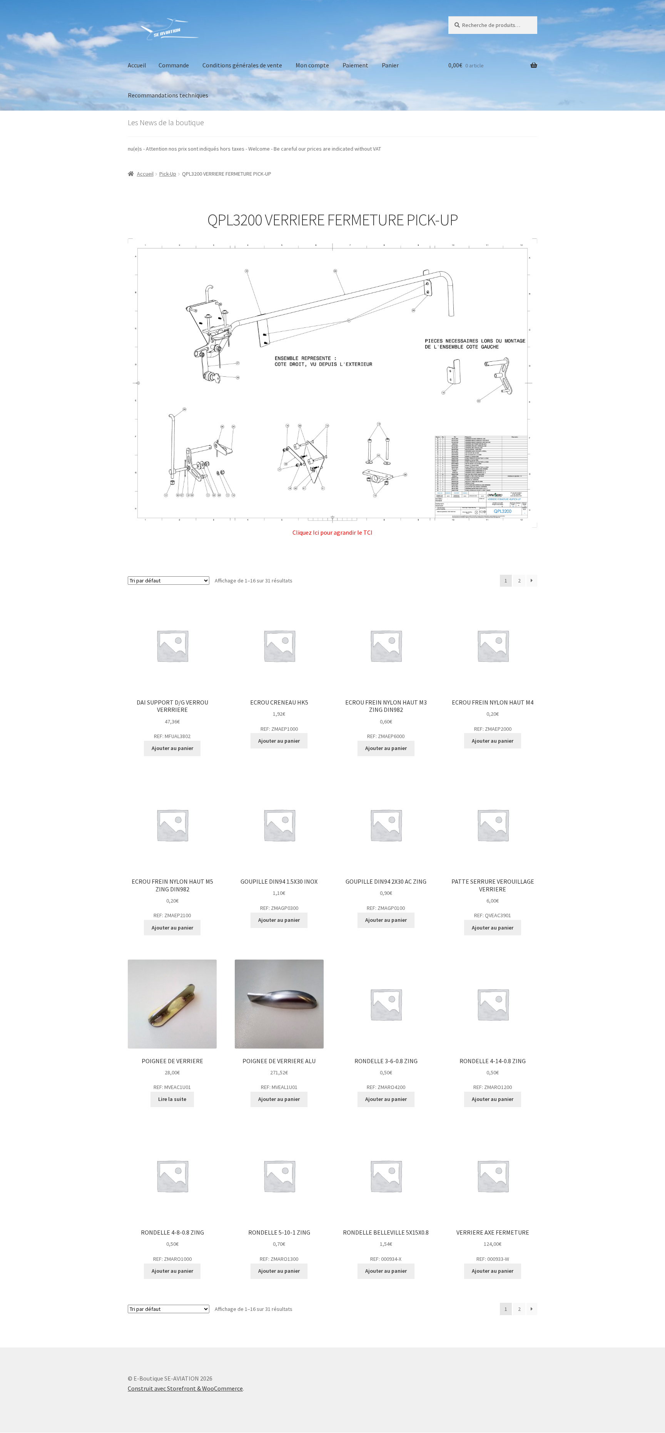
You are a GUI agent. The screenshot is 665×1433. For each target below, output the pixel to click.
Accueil (137, 65)
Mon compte (312, 65)
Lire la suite (172, 1099)
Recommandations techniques (168, 95)
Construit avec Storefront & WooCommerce (185, 1388)
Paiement (355, 65)
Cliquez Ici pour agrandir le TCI (332, 532)
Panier (390, 65)
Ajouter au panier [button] (172, 748)
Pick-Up (167, 173)
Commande (174, 65)
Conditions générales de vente (242, 65)
